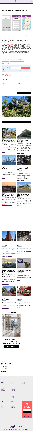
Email (3, 86)
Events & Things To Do (3, 384)
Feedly (27, 429)
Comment (19, 83)
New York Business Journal (10, 44)
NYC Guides (2, 382)
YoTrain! (16, 40)
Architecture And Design (5, 256)
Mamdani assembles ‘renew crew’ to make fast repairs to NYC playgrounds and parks (9, 141)
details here (3, 177)
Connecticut (23, 383)
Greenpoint (12, 396)
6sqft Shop (2, 383)
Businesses (2, 406)
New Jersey (23, 382)
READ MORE (18, 307)
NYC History (2, 388)
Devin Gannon (4, 300)
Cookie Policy (19, 429)
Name (3, 83)
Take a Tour (16, 121)
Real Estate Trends (3, 390)
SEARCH (32, 1)
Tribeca (12, 388)
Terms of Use (24, 416)
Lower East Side (13, 389)
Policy (4, 74)
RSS (30, 429)
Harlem (12, 382)
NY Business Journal (6, 63)
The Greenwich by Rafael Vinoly (6, 363)
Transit (7, 74)
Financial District (13, 390)
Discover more (19, 253)
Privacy (16, 429)
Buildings (2, 407)
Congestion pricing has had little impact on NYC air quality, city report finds (8, 271)
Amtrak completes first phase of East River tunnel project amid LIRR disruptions (24, 244)
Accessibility (23, 429)
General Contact (13, 407)
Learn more (3, 204)
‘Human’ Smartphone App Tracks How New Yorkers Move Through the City (13, 61)
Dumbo (12, 391)
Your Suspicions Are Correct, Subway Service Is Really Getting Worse (12, 59)
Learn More (3, 371)
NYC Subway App (5, 75)
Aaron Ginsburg (4, 143)
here (4, 53)
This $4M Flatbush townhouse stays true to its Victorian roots (11, 118)
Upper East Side (13, 381)
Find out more (19, 205)
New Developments (3, 381)
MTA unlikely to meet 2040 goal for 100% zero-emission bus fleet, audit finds (23, 168)
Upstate (23, 381)
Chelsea (12, 384)
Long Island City (13, 397)
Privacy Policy (28, 416)
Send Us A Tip (13, 406)
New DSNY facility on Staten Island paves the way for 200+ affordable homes (23, 195)
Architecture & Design (3, 389)
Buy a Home (2, 408)
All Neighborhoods (13, 398)
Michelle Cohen (20, 272)
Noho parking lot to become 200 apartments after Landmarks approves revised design (9, 244)
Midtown (12, 383)
